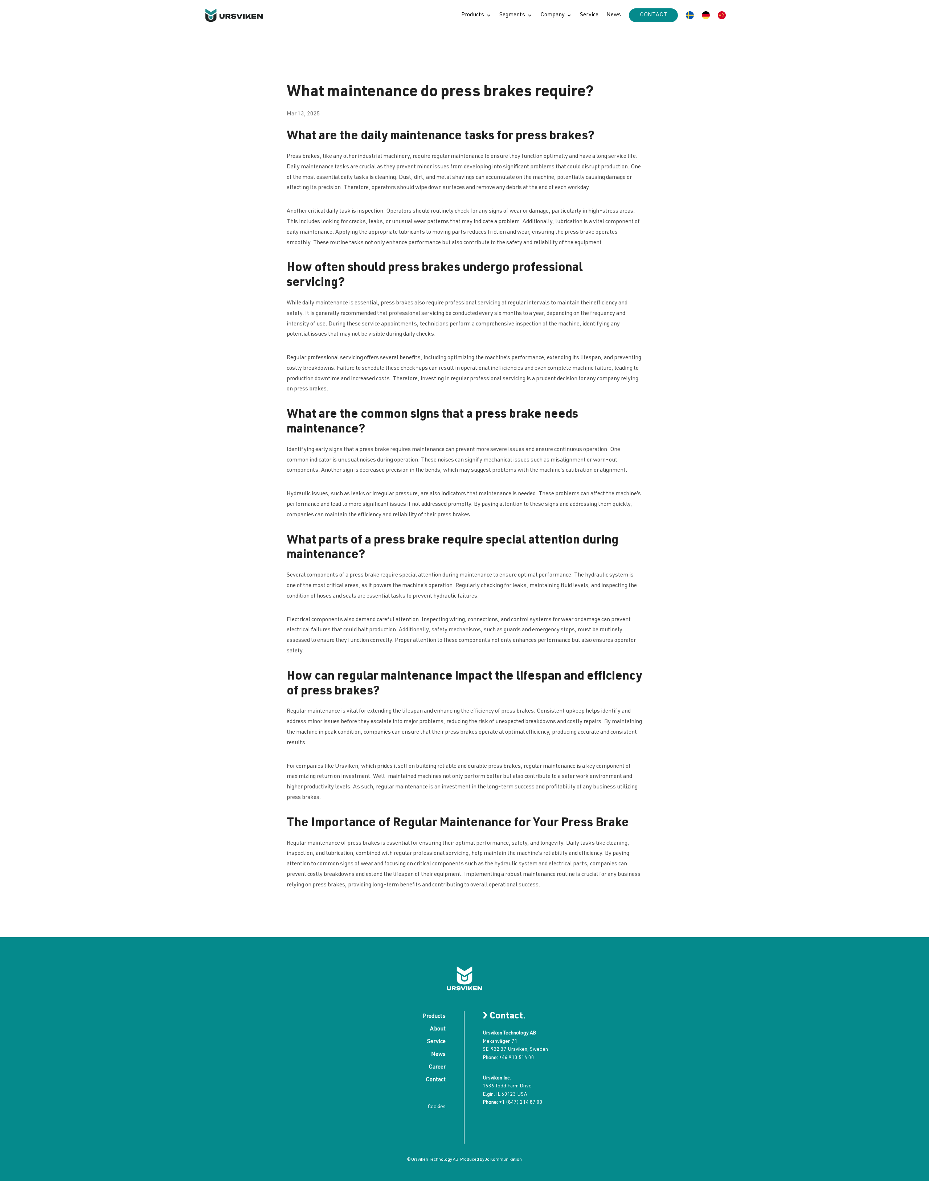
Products (472, 15)
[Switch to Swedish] (690, 15)
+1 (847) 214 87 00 (521, 1102)
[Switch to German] (706, 15)
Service (589, 15)
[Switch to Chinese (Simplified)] (722, 15)
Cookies (437, 1107)
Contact (653, 15)
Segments (512, 15)
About (438, 1029)
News (613, 15)
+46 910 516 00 (516, 1058)
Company (552, 15)
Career (437, 1067)
